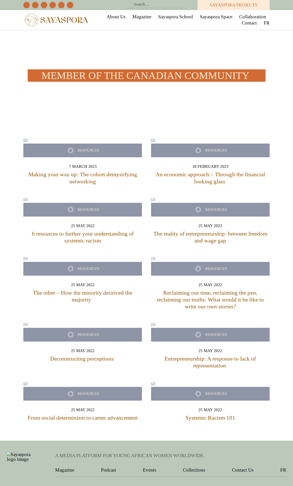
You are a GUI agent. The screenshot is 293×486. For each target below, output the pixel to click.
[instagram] (44, 5)
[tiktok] (52, 5)
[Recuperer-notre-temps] (153, 259)
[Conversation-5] (25, 325)
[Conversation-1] (153, 384)
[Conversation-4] (153, 325)
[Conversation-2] (25, 384)
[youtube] (61, 5)
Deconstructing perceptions (82, 359)
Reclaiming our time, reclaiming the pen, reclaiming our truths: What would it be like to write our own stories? (210, 300)
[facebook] (26, 5)
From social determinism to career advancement (83, 418)
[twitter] (35, 5)
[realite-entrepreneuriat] (153, 200)
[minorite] (25, 259)
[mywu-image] (153, 141)
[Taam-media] (25, 200)
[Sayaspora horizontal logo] (56, 14)
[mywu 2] (25, 141)
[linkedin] (70, 5)
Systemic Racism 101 (210, 418)
